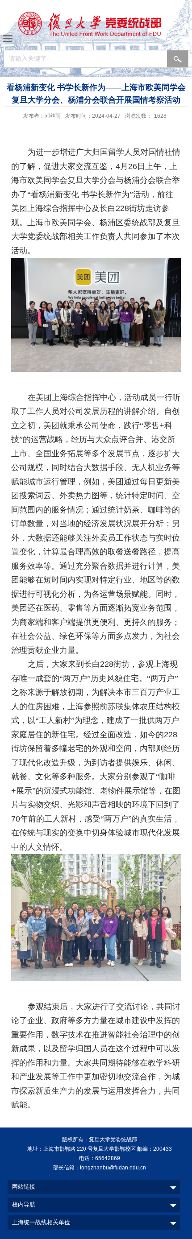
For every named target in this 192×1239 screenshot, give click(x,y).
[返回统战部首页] (96, 26)
